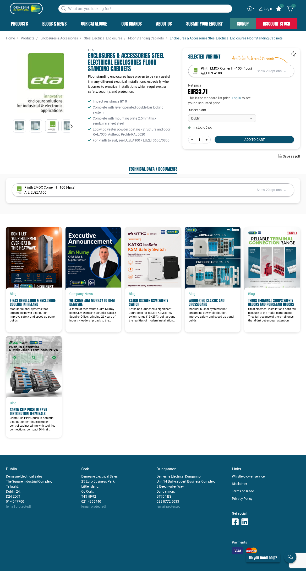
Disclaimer (239, 484)
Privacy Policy (242, 498)
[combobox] (145, 8)
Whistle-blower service (248, 476)
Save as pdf (291, 156)
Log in (236, 98)
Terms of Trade (243, 491)
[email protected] (18, 506)
